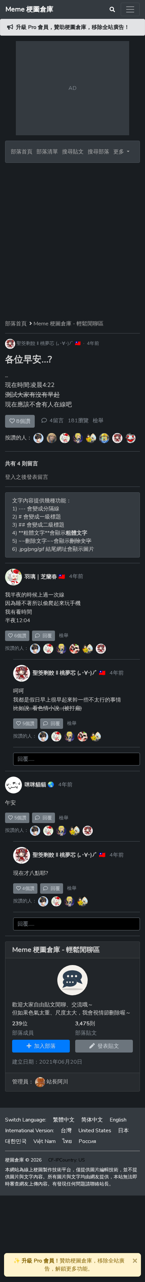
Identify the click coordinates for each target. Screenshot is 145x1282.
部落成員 (23, 1033)
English (118, 1120)
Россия (87, 1141)
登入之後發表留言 (26, 477)
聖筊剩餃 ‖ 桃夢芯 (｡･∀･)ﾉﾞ (45, 343)
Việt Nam (44, 1141)
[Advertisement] (72, 238)
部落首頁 (21, 151)
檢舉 (98, 420)
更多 (119, 151)
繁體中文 (64, 1120)
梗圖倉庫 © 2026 (23, 1160)
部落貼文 (86, 1033)
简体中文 (92, 1120)
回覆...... (26, 759)
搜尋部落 (99, 151)
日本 (123, 1130)
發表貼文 (107, 1046)
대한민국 (16, 1141)
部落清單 (47, 151)
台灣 (66, 1130)
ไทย (67, 1141)
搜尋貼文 (73, 151)
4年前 (93, 343)
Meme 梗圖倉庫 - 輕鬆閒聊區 (68, 323)
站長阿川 (57, 1081)
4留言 (57, 420)
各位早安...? (28, 359)
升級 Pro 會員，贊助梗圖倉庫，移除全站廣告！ (72, 27)
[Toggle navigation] (130, 9)
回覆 (46, 636)
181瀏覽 (78, 420)
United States (94, 1130)
